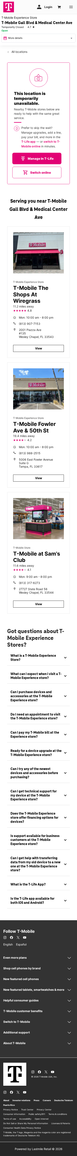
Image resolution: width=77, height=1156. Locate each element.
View (38, 348)
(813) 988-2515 (29, 453)
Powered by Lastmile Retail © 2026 (38, 1149)
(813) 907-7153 (29, 323)
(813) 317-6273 (29, 583)
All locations (19, 51)
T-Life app (28, 141)
